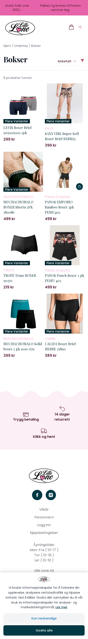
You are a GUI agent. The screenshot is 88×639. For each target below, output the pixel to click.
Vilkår (44, 509)
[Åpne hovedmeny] (81, 28)
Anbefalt (64, 61)
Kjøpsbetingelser (44, 532)
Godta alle (44, 630)
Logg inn (44, 525)
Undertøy (21, 46)
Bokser (36, 46)
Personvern (44, 517)
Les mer (61, 607)
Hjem (7, 46)
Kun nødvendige (44, 618)
